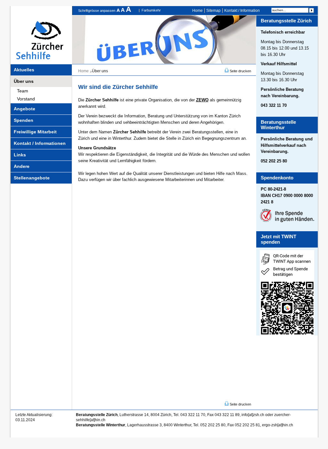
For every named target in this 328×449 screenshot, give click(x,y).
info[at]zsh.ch (253, 415)
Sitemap (213, 10)
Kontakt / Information (242, 10)
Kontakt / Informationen (40, 143)
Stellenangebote (32, 177)
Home (197, 10)
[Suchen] (311, 10)
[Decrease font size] (119, 10)
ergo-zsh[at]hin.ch (277, 425)
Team (22, 90)
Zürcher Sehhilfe (41, 35)
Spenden (23, 120)
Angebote (24, 108)
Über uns (24, 81)
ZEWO (202, 100)
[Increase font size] (128, 10)
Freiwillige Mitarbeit (35, 131)
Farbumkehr (151, 10)
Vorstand (26, 98)
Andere (21, 166)
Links (20, 154)
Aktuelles (24, 69)
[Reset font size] (123, 10)
